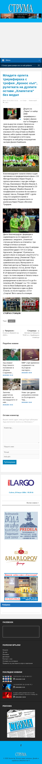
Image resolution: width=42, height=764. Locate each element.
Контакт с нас (7, 659)
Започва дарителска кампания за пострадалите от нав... (10, 397)
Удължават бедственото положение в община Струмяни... (8, 368)
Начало (5, 650)
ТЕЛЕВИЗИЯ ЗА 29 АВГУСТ (23, 684)
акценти (11, 321)
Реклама (6, 654)
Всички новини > (33, 503)
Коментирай (33, 100)
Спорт (25, 100)
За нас (5, 652)
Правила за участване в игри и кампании (18, 663)
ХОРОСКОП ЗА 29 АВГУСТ (22, 676)
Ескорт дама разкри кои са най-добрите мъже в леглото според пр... (26, 693)
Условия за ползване (10, 661)
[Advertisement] (21, 40)
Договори (6, 657)
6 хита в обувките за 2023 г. (11, 333)
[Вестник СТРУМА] (21, 8)
